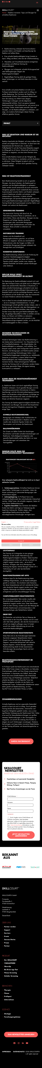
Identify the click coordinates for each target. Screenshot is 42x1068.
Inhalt (21, 123)
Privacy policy (28, 522)
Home (4, 13)
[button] (4, 522)
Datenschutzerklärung (16, 825)
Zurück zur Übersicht (20, 741)
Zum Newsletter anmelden (21, 1034)
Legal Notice (37, 522)
